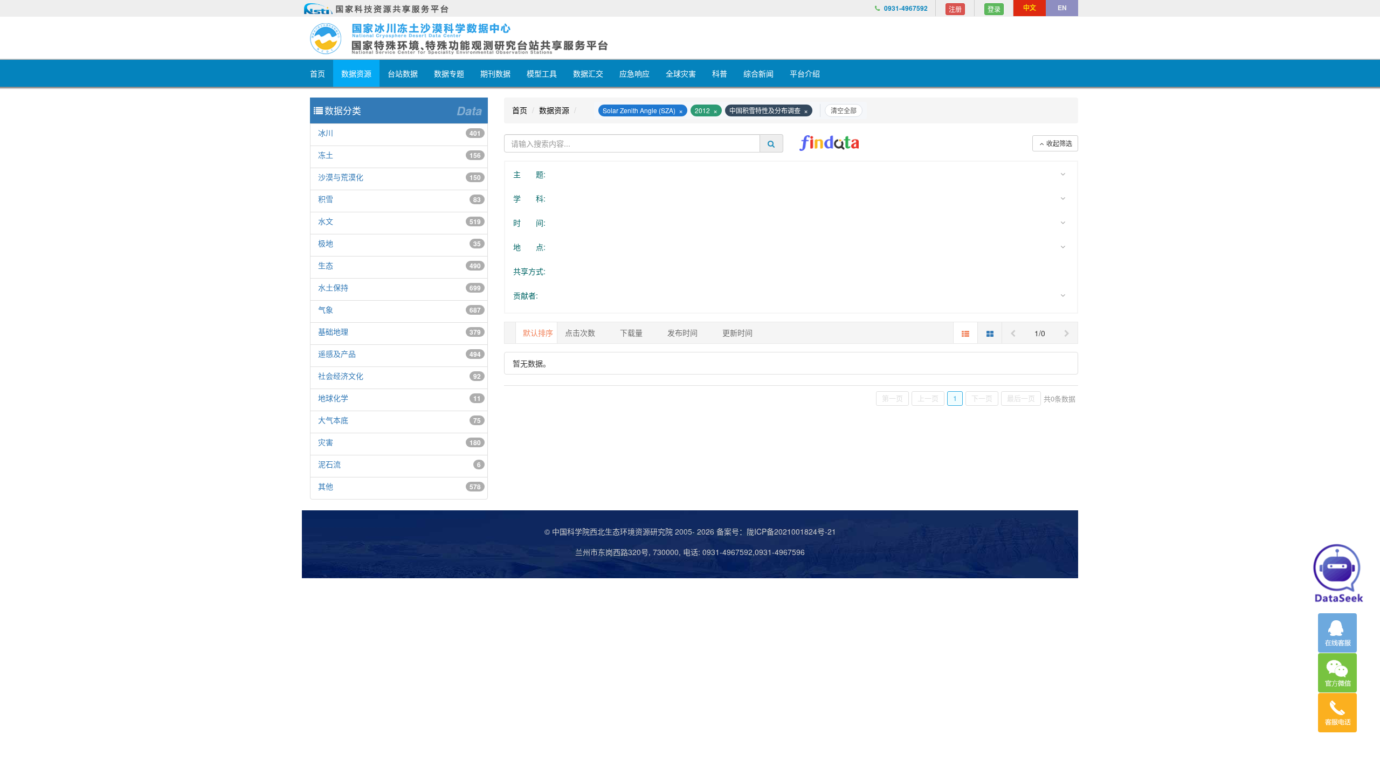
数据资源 (356, 73)
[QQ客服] (1337, 633)
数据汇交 (588, 73)
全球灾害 (681, 73)
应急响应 (634, 73)
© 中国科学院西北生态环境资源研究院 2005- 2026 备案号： (645, 531)
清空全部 (844, 110)
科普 (719, 73)
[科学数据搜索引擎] (829, 143)
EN (1062, 7)
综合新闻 (758, 73)
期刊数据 (495, 73)
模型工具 (542, 73)
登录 (994, 8)
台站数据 (403, 73)
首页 (317, 73)
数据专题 (449, 73)
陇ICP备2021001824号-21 (791, 531)
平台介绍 (805, 73)
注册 (955, 8)
